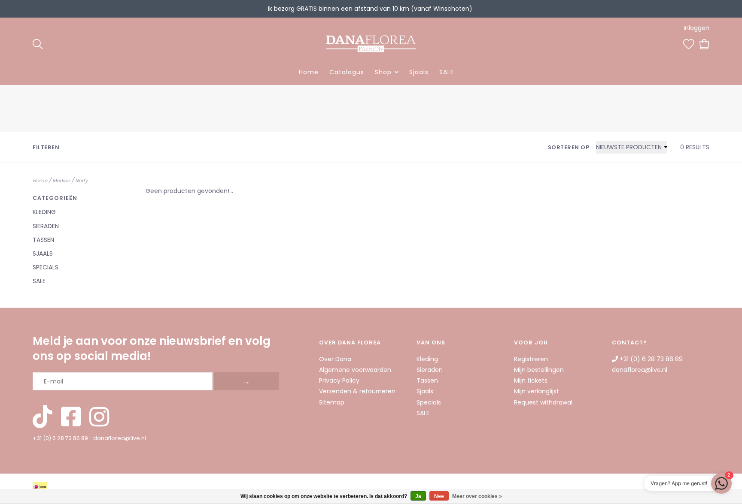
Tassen (43, 239)
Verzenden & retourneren (357, 391)
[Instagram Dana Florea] (99, 418)
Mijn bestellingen (539, 369)
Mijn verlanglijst (536, 391)
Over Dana (335, 359)
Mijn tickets (530, 380)
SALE (446, 72)
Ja (418, 496)
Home (309, 72)
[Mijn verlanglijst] (688, 43)
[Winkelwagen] (704, 43)
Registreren (531, 359)
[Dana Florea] (371, 43)
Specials (45, 267)
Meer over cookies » (477, 496)
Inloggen (696, 28)
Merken (61, 180)
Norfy (81, 180)
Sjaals (419, 72)
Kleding (44, 212)
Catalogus (346, 72)
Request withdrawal (543, 402)
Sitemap (331, 402)
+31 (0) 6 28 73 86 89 (60, 438)
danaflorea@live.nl (119, 438)
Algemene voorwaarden (355, 369)
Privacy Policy (339, 380)
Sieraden (46, 226)
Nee (439, 496)
